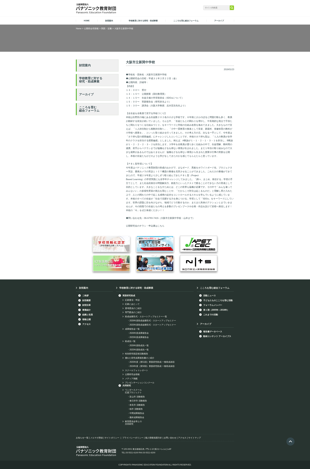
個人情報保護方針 (153, 438)
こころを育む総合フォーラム (89, 109)
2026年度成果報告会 (139, 333)
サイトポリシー (112, 438)
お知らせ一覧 (82, 438)
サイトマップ (194, 438)
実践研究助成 (129, 295)
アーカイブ (86, 94)
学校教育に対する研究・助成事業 (90, 80)
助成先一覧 (130, 341)
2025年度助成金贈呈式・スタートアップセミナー (152, 325)
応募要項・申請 (132, 300)
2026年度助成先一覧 (139, 345)
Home (78, 28)
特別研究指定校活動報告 (136, 353)
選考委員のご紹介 (133, 308)
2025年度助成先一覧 (139, 349)
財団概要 (86, 300)
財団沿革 (86, 305)
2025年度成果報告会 (139, 337)
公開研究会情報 (132, 374)
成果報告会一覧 (132, 329)
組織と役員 (87, 314)
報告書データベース (212, 331)
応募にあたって (132, 304)
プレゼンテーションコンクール (139, 382)
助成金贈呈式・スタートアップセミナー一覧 (146, 316)
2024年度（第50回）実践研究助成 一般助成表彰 (152, 366)
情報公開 (86, 319)
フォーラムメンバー (212, 305)
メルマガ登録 (96, 438)
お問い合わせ (170, 438)
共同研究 (127, 385)
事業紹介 (86, 310)
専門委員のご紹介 (133, 312)
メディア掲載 (131, 378)
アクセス (86, 324)
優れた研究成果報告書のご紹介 (139, 358)
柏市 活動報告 (136, 409)
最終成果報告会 (136, 417)
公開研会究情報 (91, 28)
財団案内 (85, 65)
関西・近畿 (106, 28)
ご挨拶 (85, 295)
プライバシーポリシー (132, 438)
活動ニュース (209, 295)
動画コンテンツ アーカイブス (217, 336)
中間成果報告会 (136, 413)
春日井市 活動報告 (138, 401)
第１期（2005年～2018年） (216, 310)
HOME (87, 21)
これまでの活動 (210, 314)
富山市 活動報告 (137, 396)
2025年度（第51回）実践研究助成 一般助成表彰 (152, 362)
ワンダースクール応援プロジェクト (133, 391)
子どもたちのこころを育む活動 (218, 300)
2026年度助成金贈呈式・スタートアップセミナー (152, 320)
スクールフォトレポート (136, 370)
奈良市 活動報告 (137, 405)
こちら (161, 225)
